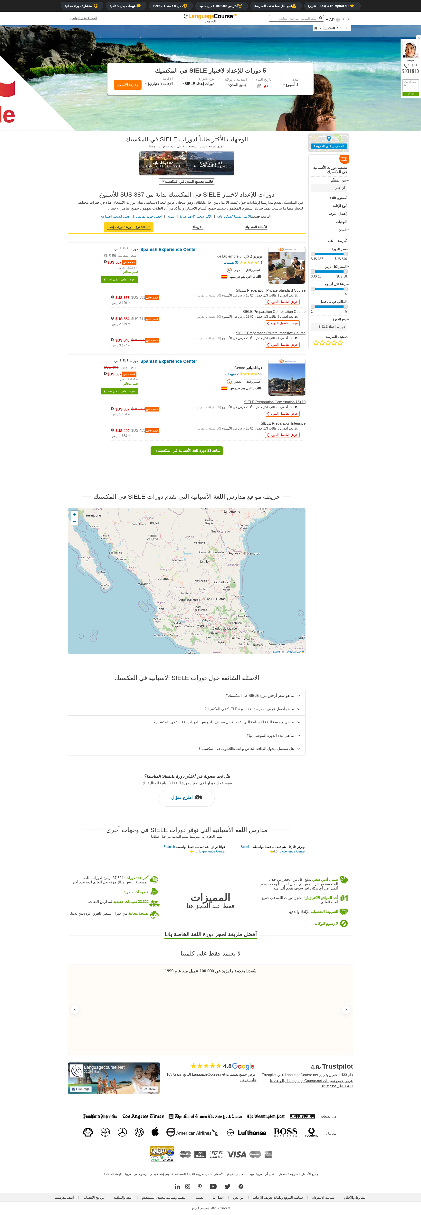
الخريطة (197, 227)
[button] (346, 21)
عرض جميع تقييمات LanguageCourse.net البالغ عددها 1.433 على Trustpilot (311, 1083)
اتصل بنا (218, 1197)
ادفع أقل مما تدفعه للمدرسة (273, 6)
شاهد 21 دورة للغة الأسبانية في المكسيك (189, 450)
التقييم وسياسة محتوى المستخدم (164, 1197)
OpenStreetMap (293, 652)
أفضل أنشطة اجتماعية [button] (115, 216)
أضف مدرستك (64, 1197)
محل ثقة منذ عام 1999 (168, 6)
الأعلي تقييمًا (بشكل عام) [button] (234, 216)
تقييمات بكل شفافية (123, 6)
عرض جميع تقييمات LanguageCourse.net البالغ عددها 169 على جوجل (211, 1077)
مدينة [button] (170, 216)
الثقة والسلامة (123, 1197)
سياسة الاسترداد (323, 1197)
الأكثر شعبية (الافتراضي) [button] (196, 216)
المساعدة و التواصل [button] (83, 18)
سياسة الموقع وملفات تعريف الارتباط (278, 1197)
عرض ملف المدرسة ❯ (119, 279)
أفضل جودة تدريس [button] (149, 216)
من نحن (238, 1197)
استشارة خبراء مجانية (79, 6)
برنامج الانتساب (93, 1197)
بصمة (199, 1197)
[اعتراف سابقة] (74, 1009)
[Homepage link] (315, 28)
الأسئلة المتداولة (256, 227)
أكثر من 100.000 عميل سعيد (218, 6)
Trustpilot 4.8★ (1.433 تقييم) (328, 6)
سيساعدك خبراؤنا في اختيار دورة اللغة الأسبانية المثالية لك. (186, 783)
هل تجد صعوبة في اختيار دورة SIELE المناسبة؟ (187, 776)
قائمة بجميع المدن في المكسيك (188, 181)
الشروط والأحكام (355, 1197)
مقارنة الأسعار (128, 85)
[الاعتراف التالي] (346, 1009)
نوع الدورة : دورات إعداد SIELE (129, 227)
